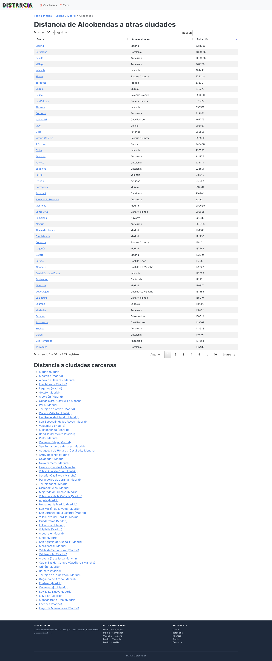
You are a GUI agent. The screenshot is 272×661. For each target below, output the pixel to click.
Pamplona (41, 217)
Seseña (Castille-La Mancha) (57, 475)
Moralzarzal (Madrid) (53, 546)
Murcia (40, 88)
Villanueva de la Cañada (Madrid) (60, 496)
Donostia (41, 242)
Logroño (40, 303)
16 (215, 354)
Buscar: (187, 32)
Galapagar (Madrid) (52, 458)
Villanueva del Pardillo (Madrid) (59, 517)
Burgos (40, 260)
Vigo (38, 125)
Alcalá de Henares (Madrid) (57, 380)
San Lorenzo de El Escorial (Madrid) (62, 512)
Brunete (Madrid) (50, 571)
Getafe (39, 254)
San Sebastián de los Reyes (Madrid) (63, 421)
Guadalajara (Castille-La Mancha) (60, 400)
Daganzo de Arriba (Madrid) (57, 579)
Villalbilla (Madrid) (50, 529)
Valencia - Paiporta (112, 636)
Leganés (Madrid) (50, 388)
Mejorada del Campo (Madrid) (58, 492)
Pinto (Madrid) (48, 438)
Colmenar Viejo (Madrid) (55, 442)
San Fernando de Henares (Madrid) (62, 446)
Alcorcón (41, 285)
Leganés (40, 248)
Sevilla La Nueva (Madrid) (55, 591)
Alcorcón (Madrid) (51, 396)
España (60, 15)
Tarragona (41, 346)
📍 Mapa (64, 5)
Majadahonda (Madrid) (54, 429)
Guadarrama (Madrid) (53, 521)
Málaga (40, 64)
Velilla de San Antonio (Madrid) (59, 550)
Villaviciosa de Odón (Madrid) (58, 471)
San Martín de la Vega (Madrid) (59, 508)
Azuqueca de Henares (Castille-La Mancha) (67, 450)
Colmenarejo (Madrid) (53, 587)
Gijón (39, 131)
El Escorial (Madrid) (52, 525)
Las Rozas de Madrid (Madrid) (59, 417)
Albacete (41, 267)
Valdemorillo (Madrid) (53, 554)
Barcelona (41, 51)
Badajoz (40, 316)
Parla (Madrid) (48, 405)
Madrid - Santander (113, 632)
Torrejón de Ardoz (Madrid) (57, 409)
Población (203, 39)
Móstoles (41, 205)
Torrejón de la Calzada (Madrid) (60, 575)
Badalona (41, 168)
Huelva (40, 328)
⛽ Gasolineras (48, 5)
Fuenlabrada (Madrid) (53, 384)
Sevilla (39, 58)
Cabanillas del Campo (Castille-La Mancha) (67, 562)
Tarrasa (40, 162)
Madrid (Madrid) (49, 371)
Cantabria (177, 642)
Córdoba (41, 113)
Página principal (43, 15)
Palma (39, 95)
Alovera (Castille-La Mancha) (58, 558)
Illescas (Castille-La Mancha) (57, 467)
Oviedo (40, 180)
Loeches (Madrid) (50, 604)
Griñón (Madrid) (49, 566)
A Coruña (41, 144)
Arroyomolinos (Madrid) (54, 454)
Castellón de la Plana (48, 273)
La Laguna (42, 297)
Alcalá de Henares (46, 230)
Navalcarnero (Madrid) (54, 463)
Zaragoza (41, 82)
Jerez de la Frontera (47, 199)
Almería (40, 224)
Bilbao (39, 76)
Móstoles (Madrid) (51, 375)
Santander (42, 279)
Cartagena (42, 187)
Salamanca (42, 322)
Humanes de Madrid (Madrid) (58, 504)
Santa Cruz (42, 211)
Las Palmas (42, 101)
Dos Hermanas (44, 340)
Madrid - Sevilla (111, 642)
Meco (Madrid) (48, 537)
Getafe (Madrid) (49, 392)
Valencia (40, 70)
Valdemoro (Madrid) (52, 425)
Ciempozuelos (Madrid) (54, 488)
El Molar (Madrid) (50, 595)
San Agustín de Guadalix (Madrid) (61, 541)
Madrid (71, 15)
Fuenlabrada (43, 236)
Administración (141, 39)
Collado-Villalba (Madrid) (55, 413)
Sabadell (41, 193)
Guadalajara (43, 291)
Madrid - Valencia (112, 639)
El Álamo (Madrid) (50, 583)
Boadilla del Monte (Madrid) (57, 434)
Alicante (40, 107)
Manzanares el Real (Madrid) (57, 599)
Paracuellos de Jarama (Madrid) (60, 479)
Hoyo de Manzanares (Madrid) (59, 608)
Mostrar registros (50, 32)
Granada (40, 156)
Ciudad (41, 39)
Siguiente (229, 354)
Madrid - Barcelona (113, 629)
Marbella (41, 310)
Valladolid (41, 119)
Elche (39, 150)
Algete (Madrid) (49, 500)
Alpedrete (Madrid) (51, 533)
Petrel (39, 174)
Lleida (39, 334)
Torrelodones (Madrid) (53, 483)
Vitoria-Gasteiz (44, 138)
